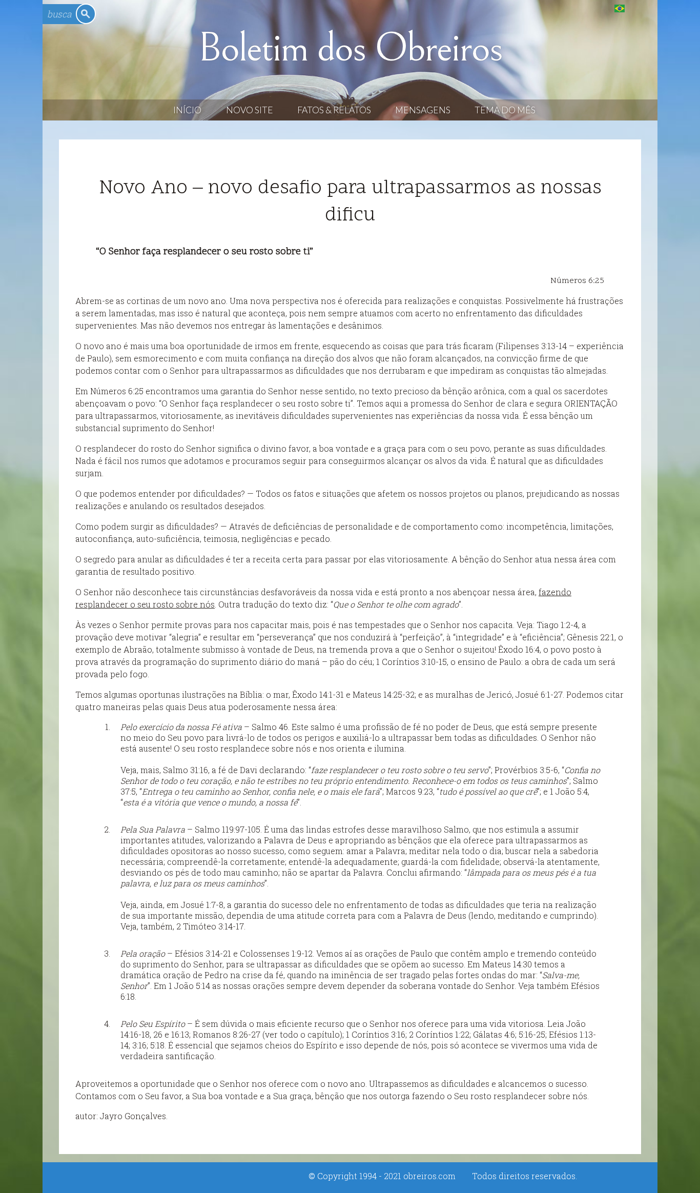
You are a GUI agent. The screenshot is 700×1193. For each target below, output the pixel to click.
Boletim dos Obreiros (350, 48)
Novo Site (249, 110)
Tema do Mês (505, 110)
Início (187, 110)
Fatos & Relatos (334, 110)
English (640, 8)
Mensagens (422, 110)
